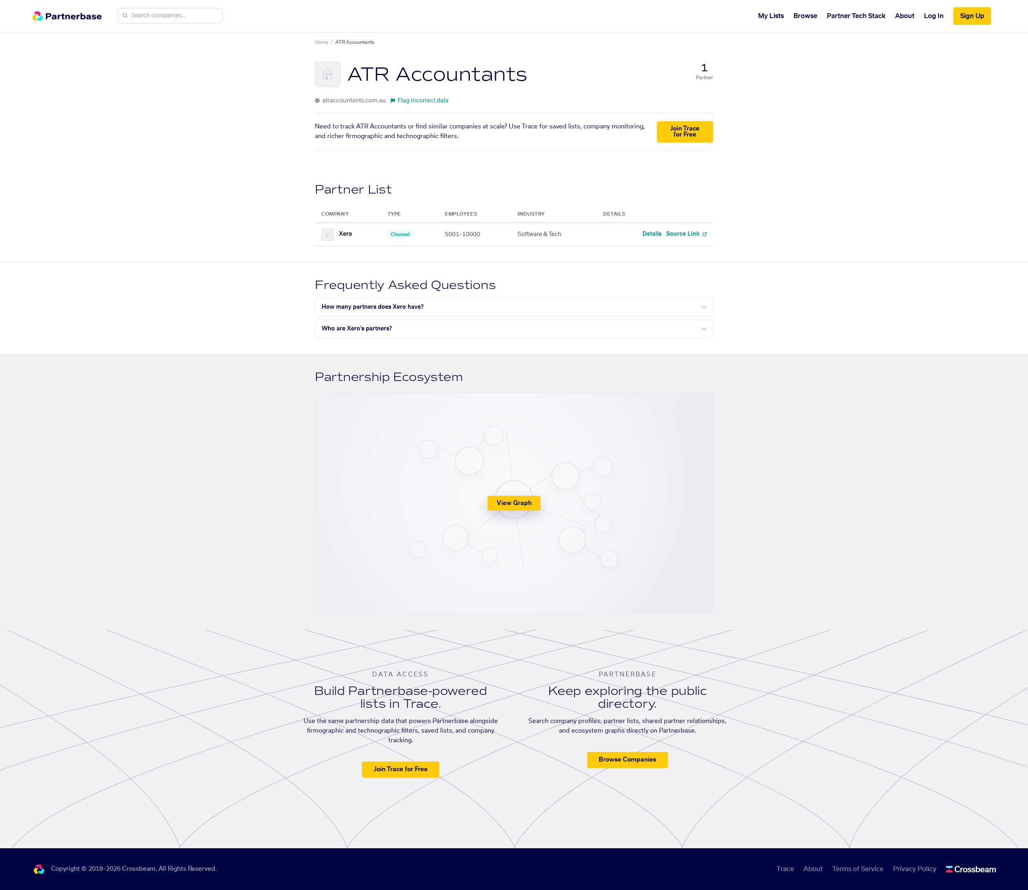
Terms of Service (857, 869)
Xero (345, 234)
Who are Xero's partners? (357, 329)
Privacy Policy (914, 869)
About (904, 16)
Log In (934, 16)
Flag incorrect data (423, 101)
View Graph (514, 503)
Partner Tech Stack (856, 16)
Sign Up (972, 16)
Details (651, 234)
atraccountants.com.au (353, 101)
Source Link (683, 234)
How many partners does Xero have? (373, 307)
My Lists (771, 16)
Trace (785, 869)
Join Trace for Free (685, 132)
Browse (805, 16)
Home (321, 42)
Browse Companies (627, 760)
